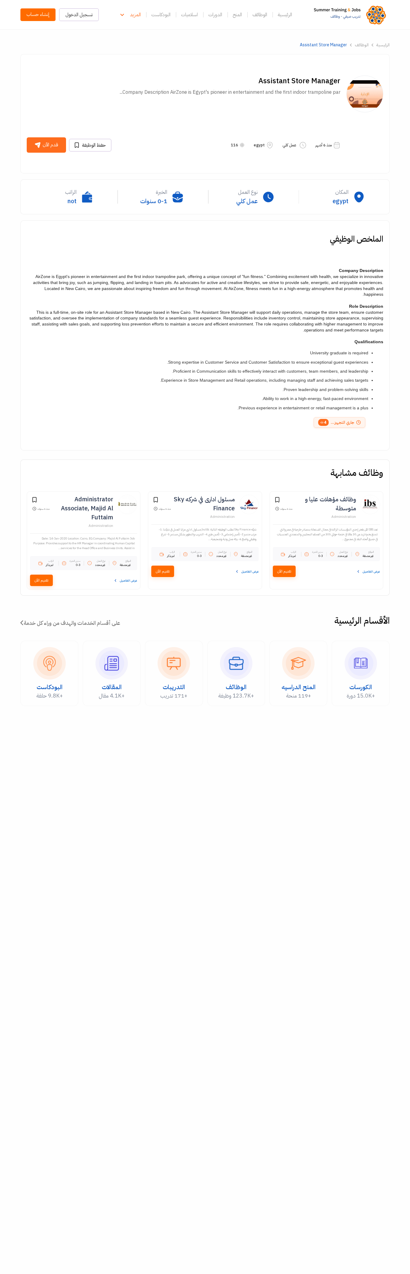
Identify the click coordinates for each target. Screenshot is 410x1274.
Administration (343, 516)
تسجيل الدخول (78, 14)
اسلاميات (189, 14)
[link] (352, 14)
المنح (237, 14)
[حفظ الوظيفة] (277, 500)
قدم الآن (50, 144)
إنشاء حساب (38, 14)
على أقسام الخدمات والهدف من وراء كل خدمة (72, 623)
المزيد (135, 14)
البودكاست (160, 14)
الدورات (215, 14)
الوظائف (259, 14)
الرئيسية (285, 14)
